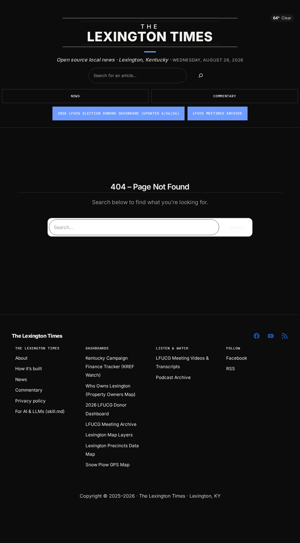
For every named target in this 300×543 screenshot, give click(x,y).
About (21, 358)
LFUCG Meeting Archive (111, 424)
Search (236, 227)
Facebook (236, 358)
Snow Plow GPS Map (107, 464)
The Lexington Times (37, 336)
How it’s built (28, 368)
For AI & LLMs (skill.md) (40, 411)
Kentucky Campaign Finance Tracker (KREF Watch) (110, 366)
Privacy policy (30, 401)
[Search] (201, 75)
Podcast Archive (173, 377)
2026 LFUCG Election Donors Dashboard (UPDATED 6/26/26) (118, 113)
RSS (230, 368)
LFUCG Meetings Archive (217, 113)
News (75, 96)
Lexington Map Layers (109, 435)
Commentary (224, 96)
